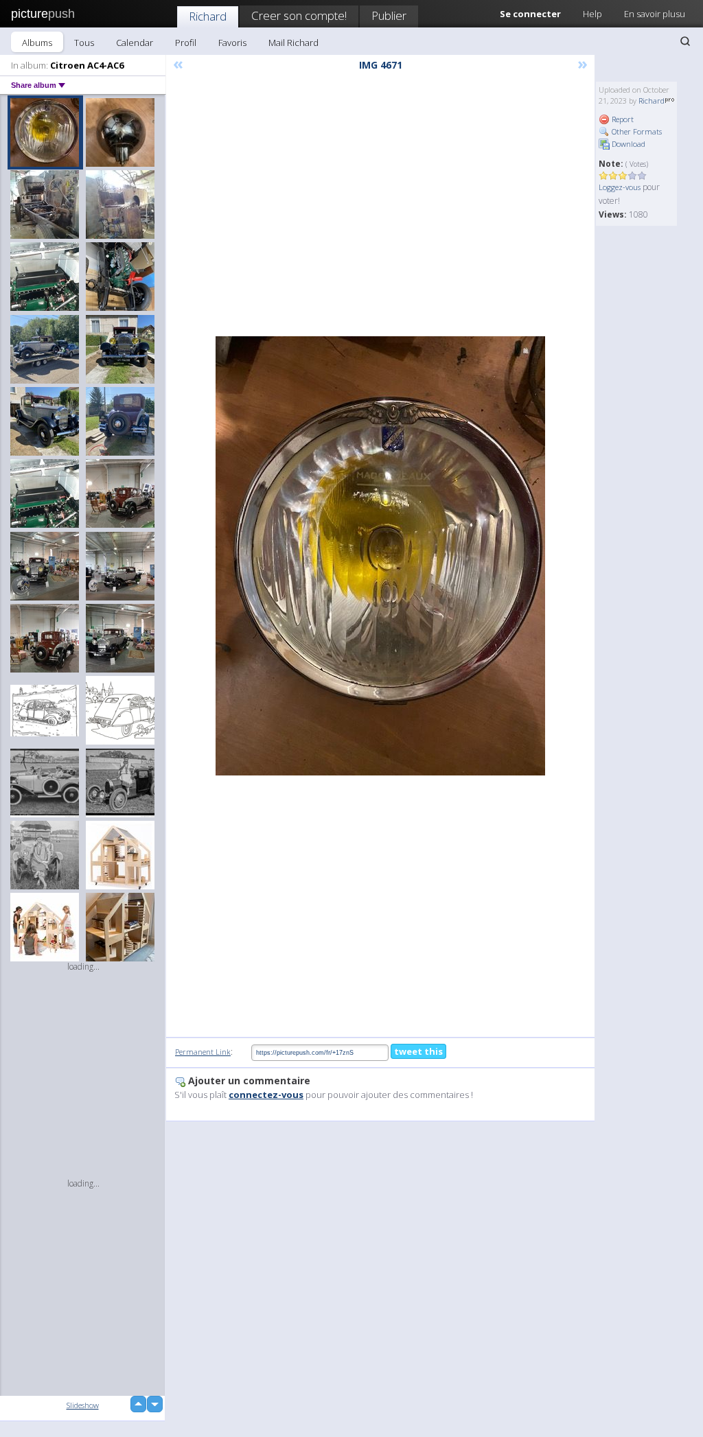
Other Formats (636, 131)
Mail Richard (293, 42)
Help (592, 14)
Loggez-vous (620, 187)
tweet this (418, 1051)
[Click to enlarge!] (380, 555)
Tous (84, 42)
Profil (185, 42)
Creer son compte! (299, 15)
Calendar (134, 42)
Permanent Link (203, 1052)
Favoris (232, 42)
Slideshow (83, 1405)
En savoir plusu (654, 14)
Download (627, 144)
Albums (37, 42)
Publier (388, 15)
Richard (208, 16)
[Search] (685, 41)
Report (622, 119)
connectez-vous (266, 1094)
